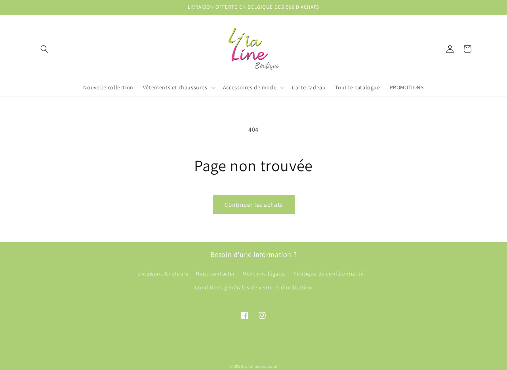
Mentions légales (264, 273)
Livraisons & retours (163, 273)
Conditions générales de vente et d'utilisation (254, 287)
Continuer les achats (254, 204)
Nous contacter (215, 273)
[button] (44, 49)
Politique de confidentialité (329, 273)
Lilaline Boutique (261, 366)
